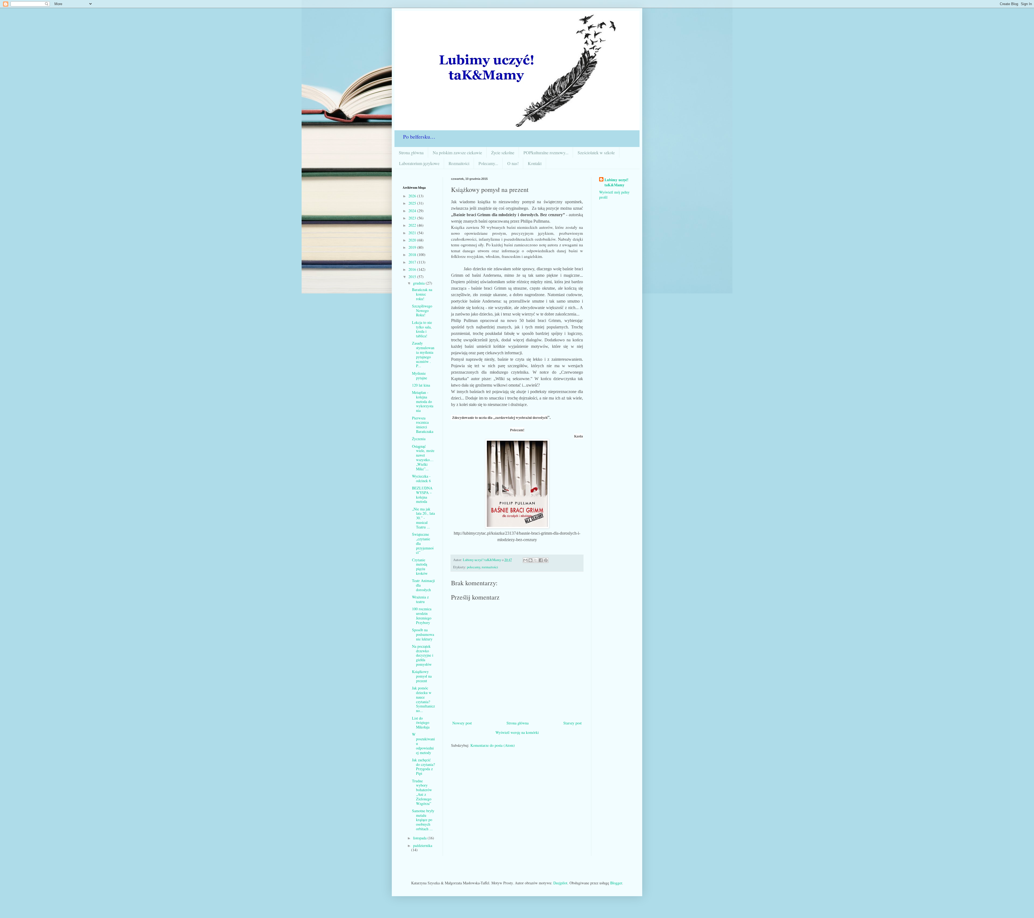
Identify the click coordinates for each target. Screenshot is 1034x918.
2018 (412, 254)
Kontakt (535, 163)
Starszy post (572, 723)
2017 (412, 262)
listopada (420, 837)
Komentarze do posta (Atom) (492, 745)
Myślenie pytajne (419, 375)
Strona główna (411, 152)
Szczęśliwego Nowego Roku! (422, 310)
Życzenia (418, 438)
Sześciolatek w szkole (596, 152)
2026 (412, 195)
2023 (412, 217)
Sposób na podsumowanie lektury (423, 634)
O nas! (513, 163)
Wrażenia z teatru (420, 599)
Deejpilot (560, 882)
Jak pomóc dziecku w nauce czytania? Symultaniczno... (423, 699)
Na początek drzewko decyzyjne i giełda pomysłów (422, 655)
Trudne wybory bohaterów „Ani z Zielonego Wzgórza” (422, 792)
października (422, 845)
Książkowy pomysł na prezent (422, 676)
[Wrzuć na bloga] (530, 560)
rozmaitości (490, 567)
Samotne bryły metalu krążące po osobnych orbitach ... (423, 819)
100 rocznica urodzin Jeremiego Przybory (421, 615)
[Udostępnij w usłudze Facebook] (540, 560)
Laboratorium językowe (419, 163)
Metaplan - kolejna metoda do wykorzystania (422, 401)
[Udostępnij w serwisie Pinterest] (546, 560)
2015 (412, 276)
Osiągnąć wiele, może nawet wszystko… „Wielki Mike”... (423, 457)
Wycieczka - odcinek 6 (421, 478)
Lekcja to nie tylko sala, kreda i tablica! (422, 329)
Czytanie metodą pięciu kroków (420, 566)
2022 (412, 225)
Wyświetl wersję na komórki (517, 732)
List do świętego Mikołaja (420, 723)
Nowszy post (462, 723)
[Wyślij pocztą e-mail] (525, 560)
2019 (412, 247)
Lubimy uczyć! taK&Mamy (616, 182)
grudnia (419, 283)
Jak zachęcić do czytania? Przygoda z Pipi (423, 766)
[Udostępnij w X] (535, 560)
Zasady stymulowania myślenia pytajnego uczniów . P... (423, 354)
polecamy (473, 567)
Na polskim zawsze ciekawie (457, 152)
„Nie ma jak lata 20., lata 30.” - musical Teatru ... (423, 518)
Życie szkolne (502, 152)
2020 (412, 240)
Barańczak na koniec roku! (422, 294)
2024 (412, 210)
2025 (412, 203)
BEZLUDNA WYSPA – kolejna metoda (422, 494)
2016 (412, 269)
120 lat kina (421, 385)
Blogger (616, 882)
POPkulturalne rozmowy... (545, 152)
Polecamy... (488, 163)
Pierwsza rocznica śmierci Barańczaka (422, 424)
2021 (412, 232)
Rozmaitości (459, 163)
